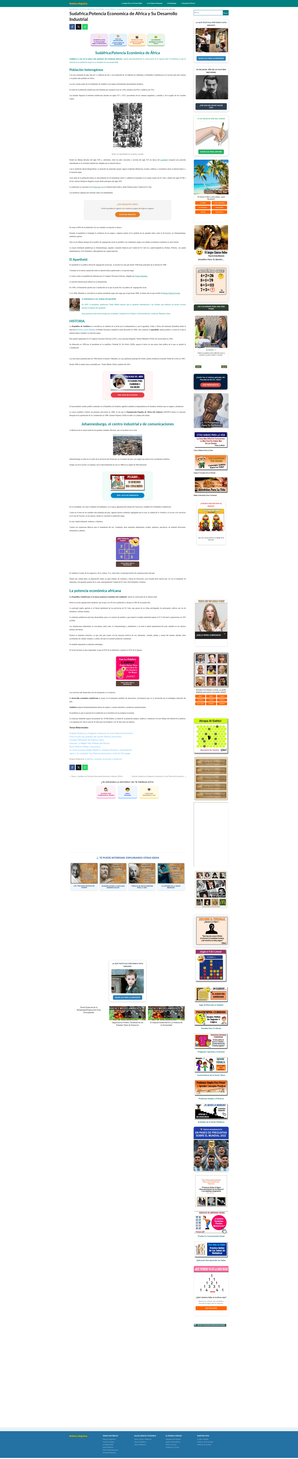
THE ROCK (200, 700)
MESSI (200, 696)
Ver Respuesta (211, 385)
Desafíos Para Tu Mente (211, 1028)
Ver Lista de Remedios (127, 495)
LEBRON (211, 700)
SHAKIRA (211, 703)
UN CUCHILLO (219, 212)
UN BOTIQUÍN (219, 207)
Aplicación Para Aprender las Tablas (211, 1260)
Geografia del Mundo (173, 1439)
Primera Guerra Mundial (86, 330)
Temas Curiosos (171, 1444)
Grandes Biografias (109, 1453)
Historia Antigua (108, 1442)
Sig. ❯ (224, 367)
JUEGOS (202, 212)
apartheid (163, 160)
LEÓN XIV (222, 700)
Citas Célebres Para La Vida (203, 450)
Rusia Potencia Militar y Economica (84, 747)
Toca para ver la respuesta (127, 564)
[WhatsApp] (85, 27)
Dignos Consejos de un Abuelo (204, 473)
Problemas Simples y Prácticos (211, 1099)
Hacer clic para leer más (211, 152)
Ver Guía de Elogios (127, 395)
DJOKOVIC (222, 703)
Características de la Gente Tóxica (211, 1075)
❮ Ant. (198, 367)
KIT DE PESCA (203, 207)
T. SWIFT (222, 696)
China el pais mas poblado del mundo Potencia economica (95, 737)
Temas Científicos (140, 1442)
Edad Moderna (108, 1447)
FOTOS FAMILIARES (219, 203)
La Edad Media (108, 1444)
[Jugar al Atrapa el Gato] (211, 736)
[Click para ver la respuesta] (220, 288)
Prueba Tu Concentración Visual (211, 1236)
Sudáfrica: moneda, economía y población (103, 759)
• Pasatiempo (171, 3)
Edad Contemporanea (110, 1450)
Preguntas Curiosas (172, 1447)
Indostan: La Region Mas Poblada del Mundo (89, 743)
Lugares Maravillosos (173, 1442)
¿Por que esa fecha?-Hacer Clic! (211, 106)
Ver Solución (211, 1308)
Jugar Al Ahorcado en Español (211, 1005)
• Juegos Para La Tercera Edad (132, 3)
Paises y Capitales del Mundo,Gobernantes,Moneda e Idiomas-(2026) (96, 776)
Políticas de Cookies (204, 1444)
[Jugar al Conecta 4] (211, 965)
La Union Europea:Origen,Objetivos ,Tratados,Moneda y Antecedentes (100, 750)
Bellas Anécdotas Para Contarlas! (205, 495)
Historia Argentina (109, 1439)
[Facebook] (72, 27)
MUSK (211, 696)
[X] (78, 27)
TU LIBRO (203, 203)
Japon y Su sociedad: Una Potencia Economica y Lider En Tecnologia (99, 754)
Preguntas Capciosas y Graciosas (211, 1052)
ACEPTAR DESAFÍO (127, 214)
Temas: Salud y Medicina (142, 1439)
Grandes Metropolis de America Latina (86, 740)
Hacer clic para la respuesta (127, 997)
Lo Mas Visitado (202, 1439)
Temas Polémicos (140, 1444)
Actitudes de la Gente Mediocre (211, 1122)
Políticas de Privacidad (205, 1442)
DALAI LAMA (200, 703)
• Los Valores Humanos (155, 3)
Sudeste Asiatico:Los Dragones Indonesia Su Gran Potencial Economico (101, 733)
